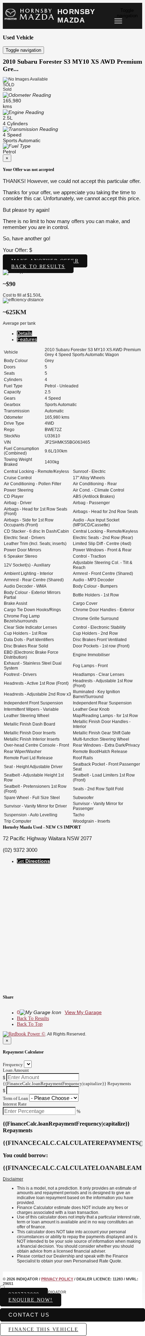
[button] (72, 1179)
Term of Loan (15, 1098)
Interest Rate (15, 1104)
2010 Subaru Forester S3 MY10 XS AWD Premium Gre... (72, 65)
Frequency (13, 1064)
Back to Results (38, 266)
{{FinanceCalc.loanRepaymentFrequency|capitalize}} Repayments (67, 1083)
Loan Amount (16, 1070)
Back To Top (30, 1024)
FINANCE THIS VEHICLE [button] (43, 1329)
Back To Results (33, 1018)
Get (33, 861)
